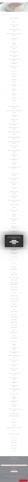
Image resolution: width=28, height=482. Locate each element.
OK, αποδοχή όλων (14, 240)
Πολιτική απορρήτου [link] (14, 244)
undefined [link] (14, 245)
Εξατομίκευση (14, 243)
